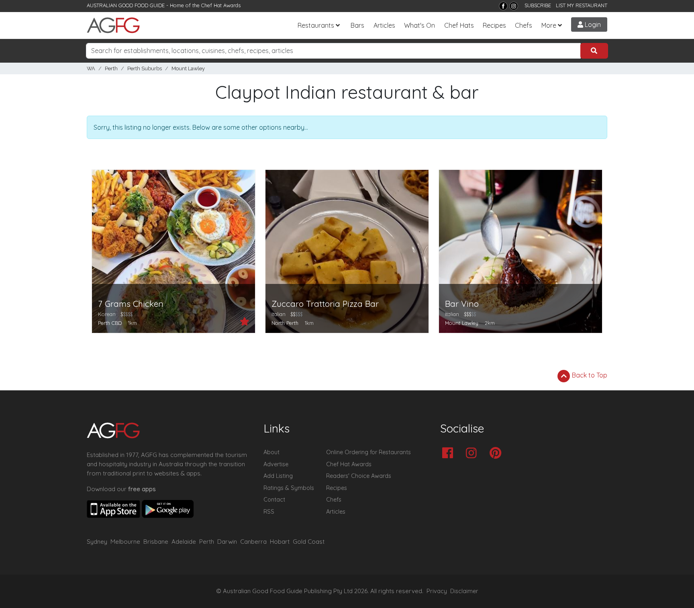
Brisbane (155, 541)
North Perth (284, 323)
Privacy (437, 591)
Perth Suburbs (144, 68)
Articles (384, 25)
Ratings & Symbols (288, 488)
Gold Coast (309, 541)
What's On (419, 25)
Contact (274, 499)
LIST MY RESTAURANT (581, 5)
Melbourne (125, 541)
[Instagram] (513, 6)
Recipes (494, 25)
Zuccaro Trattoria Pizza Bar (325, 303)
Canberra (253, 541)
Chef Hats (459, 25)
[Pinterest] (497, 453)
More (548, 25)
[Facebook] (503, 6)
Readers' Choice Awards (358, 475)
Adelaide (183, 541)
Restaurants (316, 25)
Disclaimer (464, 591)
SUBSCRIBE (538, 5)
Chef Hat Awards (221, 5)
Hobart (280, 541)
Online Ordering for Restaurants (368, 452)
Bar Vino (462, 303)
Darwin (227, 541)
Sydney (97, 541)
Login (592, 24)
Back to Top (588, 375)
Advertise (275, 464)
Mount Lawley (188, 68)
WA (91, 68)
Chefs (523, 25)
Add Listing (278, 475)
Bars (357, 25)
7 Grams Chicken (130, 303)
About (271, 452)
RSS (268, 511)
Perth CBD (110, 323)
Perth (111, 68)
